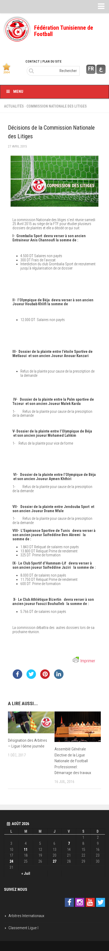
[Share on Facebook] (17, 677)
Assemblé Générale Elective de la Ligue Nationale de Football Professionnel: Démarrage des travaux (72, 761)
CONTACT (32, 61)
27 (54, 861)
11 (26, 849)
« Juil (25, 873)
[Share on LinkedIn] (58, 677)
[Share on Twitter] (31, 677)
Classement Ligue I (23, 927)
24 (11, 861)
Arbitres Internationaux (26, 915)
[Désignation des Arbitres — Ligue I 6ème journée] (31, 722)
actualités (14, 106)
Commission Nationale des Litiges (56, 106)
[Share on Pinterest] (45, 677)
